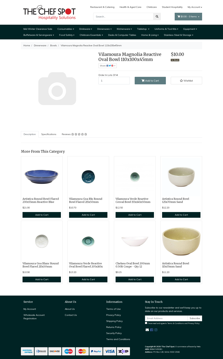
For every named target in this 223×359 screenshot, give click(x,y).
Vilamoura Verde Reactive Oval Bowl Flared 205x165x (86, 265)
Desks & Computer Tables (122, 35)
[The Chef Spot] (49, 12)
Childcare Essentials (90, 35)
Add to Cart (151, 80)
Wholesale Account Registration (34, 317)
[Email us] (147, 330)
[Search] (157, 16)
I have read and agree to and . (173, 323)
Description (30, 134)
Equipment (189, 28)
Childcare (152, 7)
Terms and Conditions (118, 339)
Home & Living (149, 35)
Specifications (48, 134)
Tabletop (142, 28)
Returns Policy (113, 327)
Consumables (64, 28)
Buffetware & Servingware (38, 35)
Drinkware (84, 28)
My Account (194, 7)
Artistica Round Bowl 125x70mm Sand (175, 200)
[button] (186, 80)
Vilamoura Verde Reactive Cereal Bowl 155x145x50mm (133, 200)
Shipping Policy (114, 321)
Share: (103, 65)
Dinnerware (103, 28)
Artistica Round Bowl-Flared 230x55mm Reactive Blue (41, 200)
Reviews (66, 134)
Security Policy (114, 333)
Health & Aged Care (130, 7)
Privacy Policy (113, 315)
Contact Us (71, 315)
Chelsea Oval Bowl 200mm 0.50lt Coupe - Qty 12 (133, 265)
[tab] (30, 134)
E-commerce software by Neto (188, 346)
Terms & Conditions (175, 323)
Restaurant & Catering (102, 7)
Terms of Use (113, 309)
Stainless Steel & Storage (177, 35)
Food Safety (66, 35)
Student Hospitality (172, 7)
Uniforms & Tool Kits (165, 28)
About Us (70, 309)
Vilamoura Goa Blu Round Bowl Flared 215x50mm (85, 200)
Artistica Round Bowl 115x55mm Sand (175, 265)
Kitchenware (123, 28)
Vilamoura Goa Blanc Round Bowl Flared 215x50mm (41, 265)
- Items (189, 16)
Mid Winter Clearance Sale (38, 28)
